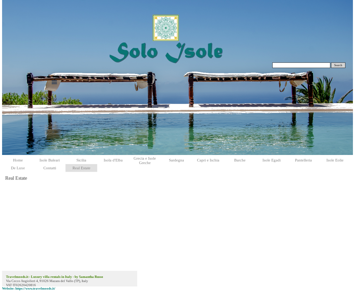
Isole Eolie (335, 160)
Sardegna (176, 160)
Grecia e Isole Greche (145, 160)
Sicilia (81, 160)
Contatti (49, 168)
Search (338, 65)
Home (18, 160)
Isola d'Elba (113, 160)
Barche (240, 160)
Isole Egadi (271, 160)
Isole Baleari (50, 160)
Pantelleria (303, 160)
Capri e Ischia (208, 160)
